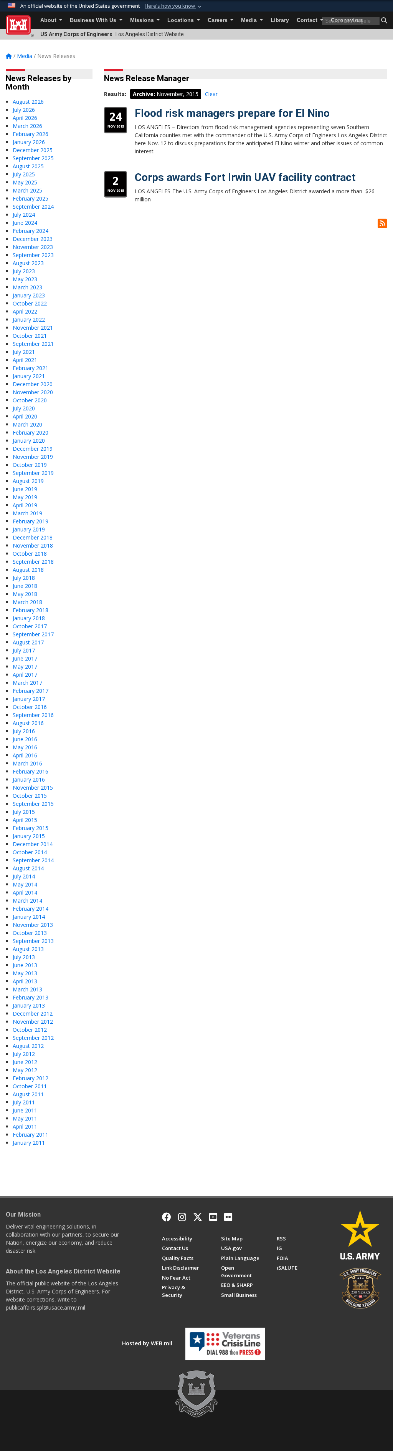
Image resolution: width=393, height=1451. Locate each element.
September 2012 (33, 1037)
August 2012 (28, 1045)
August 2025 (28, 166)
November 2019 (33, 456)
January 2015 (29, 836)
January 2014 (29, 916)
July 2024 (24, 214)
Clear (211, 94)
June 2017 (25, 658)
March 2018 (27, 602)
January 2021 (29, 376)
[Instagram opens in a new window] (182, 1217)
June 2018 (25, 585)
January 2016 (29, 779)
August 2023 (28, 263)
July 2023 (24, 271)
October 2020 (30, 400)
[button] (174, 6)
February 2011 (30, 1134)
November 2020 (33, 392)
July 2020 (24, 408)
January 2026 (29, 142)
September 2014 (33, 860)
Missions (142, 20)
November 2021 (33, 327)
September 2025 (33, 158)
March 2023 (27, 287)
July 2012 (24, 1054)
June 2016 (25, 739)
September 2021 (33, 343)
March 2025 (27, 190)
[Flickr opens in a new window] (228, 1217)
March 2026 (27, 125)
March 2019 (27, 513)
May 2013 (25, 973)
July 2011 (24, 1102)
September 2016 (33, 715)
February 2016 (30, 771)
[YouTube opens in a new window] (213, 1217)
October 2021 (30, 335)
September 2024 (33, 206)
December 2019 (33, 448)
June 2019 (25, 489)
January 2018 (29, 618)
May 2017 (25, 666)
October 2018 (30, 553)
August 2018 (28, 569)
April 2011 (25, 1126)
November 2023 (33, 247)
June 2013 (25, 965)
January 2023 (29, 295)
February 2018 (30, 610)
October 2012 (30, 1029)
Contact (308, 20)
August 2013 (28, 949)
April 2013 (25, 981)
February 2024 (30, 230)
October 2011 (30, 1086)
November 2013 (33, 924)
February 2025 (30, 198)
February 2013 (30, 997)
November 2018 (33, 545)
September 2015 (33, 803)
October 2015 (30, 795)
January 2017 (29, 698)
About (49, 20)
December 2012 (33, 1013)
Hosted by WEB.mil (147, 1343)
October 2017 (30, 626)
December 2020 (33, 384)
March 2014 (27, 900)
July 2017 (24, 650)
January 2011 (29, 1142)
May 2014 (25, 884)
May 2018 (25, 594)
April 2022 (25, 311)
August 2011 (28, 1094)
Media (249, 20)
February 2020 (30, 432)
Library (280, 20)
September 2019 (33, 472)
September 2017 (33, 634)
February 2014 (30, 908)
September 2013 (33, 941)
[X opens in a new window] (197, 1217)
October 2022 (30, 303)
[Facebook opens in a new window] (166, 1217)
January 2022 (29, 319)
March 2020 (27, 424)
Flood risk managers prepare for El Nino (232, 113)
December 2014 (33, 844)
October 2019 (30, 464)
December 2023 (33, 238)
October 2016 (30, 707)
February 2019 (30, 521)
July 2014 (24, 876)
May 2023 (25, 279)
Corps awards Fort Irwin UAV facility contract (245, 177)
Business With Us (94, 20)
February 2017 (30, 690)
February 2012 (30, 1078)
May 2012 (25, 1070)
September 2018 (33, 561)
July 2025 (24, 174)
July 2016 (24, 731)
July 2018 (24, 577)
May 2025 (25, 182)
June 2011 (25, 1110)
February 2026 (30, 134)
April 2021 (25, 360)
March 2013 (27, 989)
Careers (218, 20)
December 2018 (33, 537)
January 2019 (29, 529)
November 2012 (33, 1021)
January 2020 (29, 440)
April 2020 (25, 416)
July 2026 (24, 109)
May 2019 (25, 497)
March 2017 (27, 682)
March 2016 (27, 763)
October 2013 (30, 932)
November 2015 (33, 787)
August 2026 (28, 101)
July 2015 (24, 811)
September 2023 (33, 255)
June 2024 (25, 222)
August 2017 (28, 642)
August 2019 (28, 481)
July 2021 (24, 351)
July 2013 (24, 957)
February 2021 (30, 368)
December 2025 (33, 150)
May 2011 (25, 1118)
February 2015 (30, 828)
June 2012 (25, 1062)
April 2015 (25, 819)
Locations (181, 20)
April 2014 (25, 892)
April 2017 (25, 674)
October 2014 (30, 852)
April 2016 (25, 755)
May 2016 (25, 747)
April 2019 (25, 505)
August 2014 (28, 868)
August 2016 (28, 723)
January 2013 (29, 1005)
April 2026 (25, 117)
